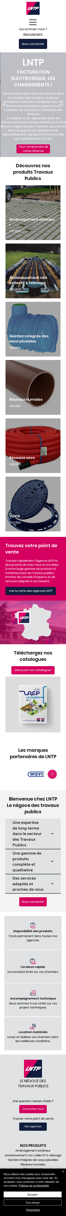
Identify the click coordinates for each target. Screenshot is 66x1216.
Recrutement (33, 34)
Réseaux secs (22, 457)
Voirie (14, 515)
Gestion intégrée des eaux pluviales (29, 339)
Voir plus (15, 231)
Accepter (32, 1194)
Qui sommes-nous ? (33, 29)
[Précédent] (5, 105)
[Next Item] (52, 774)
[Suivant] (61, 105)
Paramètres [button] (33, 1210)
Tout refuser (33, 1202)
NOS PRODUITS (33, 1145)
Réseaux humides (26, 399)
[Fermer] (60, 1173)
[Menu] (33, 22)
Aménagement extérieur (33, 1150)
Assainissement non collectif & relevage (28, 280)
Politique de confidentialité (34, 1185)
